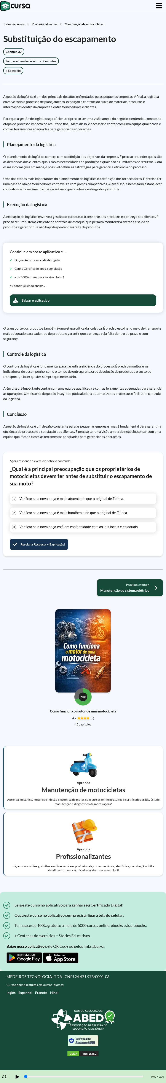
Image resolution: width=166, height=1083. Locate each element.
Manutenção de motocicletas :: (85, 24)
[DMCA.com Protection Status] (83, 1054)
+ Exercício (13, 70)
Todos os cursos (13, 24)
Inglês (11, 992)
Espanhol (25, 992)
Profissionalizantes (44, 24)
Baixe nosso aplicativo (25, 946)
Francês (41, 992)
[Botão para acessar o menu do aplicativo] (159, 6)
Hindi (54, 992)
